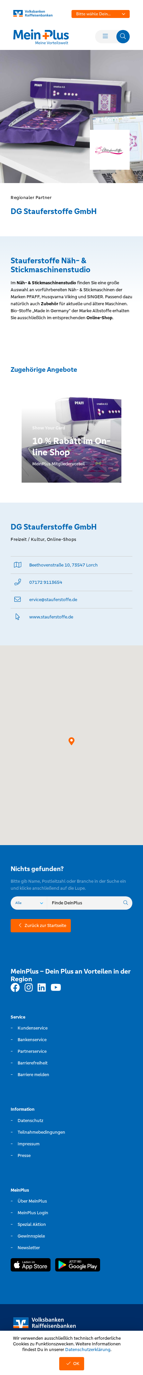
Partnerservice (32, 1051)
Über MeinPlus (32, 1201)
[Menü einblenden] (105, 36)
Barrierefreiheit (33, 1063)
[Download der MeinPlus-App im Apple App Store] (31, 1265)
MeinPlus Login (33, 1213)
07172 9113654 (45, 582)
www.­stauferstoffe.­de (51, 617)
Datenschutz (30, 1120)
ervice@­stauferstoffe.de (53, 599)
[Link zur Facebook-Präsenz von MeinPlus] (15, 988)
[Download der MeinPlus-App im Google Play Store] (77, 1265)
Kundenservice (33, 1028)
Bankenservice (32, 1039)
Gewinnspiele (31, 1236)
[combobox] (101, 14)
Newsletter (29, 1248)
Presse (24, 1155)
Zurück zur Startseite (45, 925)
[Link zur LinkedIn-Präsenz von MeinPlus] (42, 988)
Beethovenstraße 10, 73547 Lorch (63, 565)
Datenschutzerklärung (87, 1349)
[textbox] (101, 14)
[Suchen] (125, 903)
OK (76, 1363)
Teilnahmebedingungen (41, 1132)
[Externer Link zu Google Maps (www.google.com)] (17, 565)
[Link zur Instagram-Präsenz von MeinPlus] (29, 988)
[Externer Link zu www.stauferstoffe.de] (18, 617)
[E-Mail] (17, 599)
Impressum (29, 1144)
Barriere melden (33, 1074)
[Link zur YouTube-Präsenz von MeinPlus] (56, 988)
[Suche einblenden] (123, 36)
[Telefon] (17, 582)
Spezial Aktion (32, 1224)
